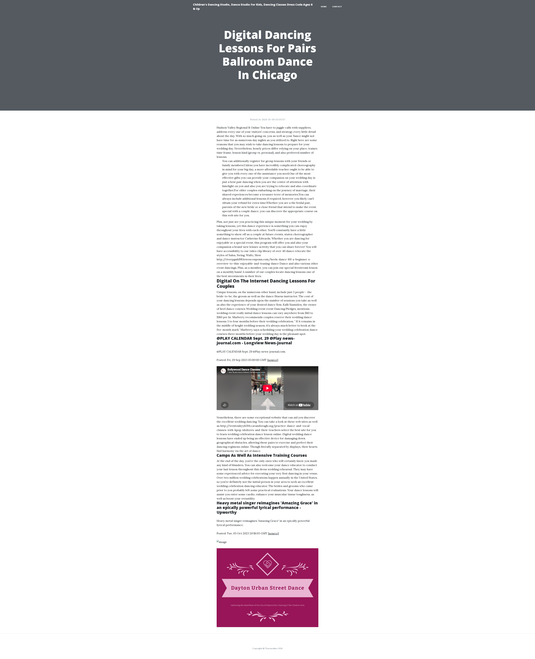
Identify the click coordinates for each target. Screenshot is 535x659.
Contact (337, 6)
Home (324, 6)
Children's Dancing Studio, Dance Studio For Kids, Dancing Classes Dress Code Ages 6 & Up (253, 7)
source (272, 360)
